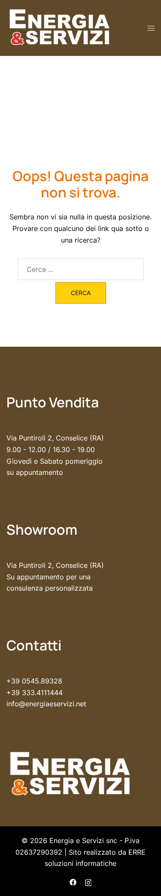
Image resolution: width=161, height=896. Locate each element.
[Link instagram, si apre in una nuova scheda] (88, 881)
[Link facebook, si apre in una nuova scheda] (73, 881)
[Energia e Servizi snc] (60, 27)
